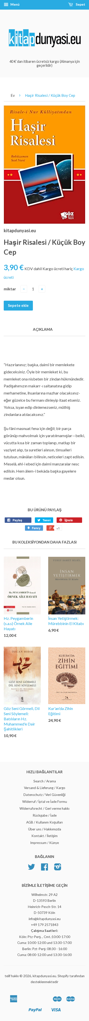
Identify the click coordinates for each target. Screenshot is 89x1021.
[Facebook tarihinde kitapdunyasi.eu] (44, 869)
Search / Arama (44, 781)
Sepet (80, 4)
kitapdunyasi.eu (44, 976)
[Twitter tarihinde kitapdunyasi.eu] (31, 869)
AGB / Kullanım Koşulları (44, 822)
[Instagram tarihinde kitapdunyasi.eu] (58, 869)
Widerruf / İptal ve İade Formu (44, 802)
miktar (10, 288)
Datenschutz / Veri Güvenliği (44, 795)
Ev (13, 95)
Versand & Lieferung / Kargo (44, 788)
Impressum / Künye (44, 843)
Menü (15, 4)
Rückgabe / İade (45, 815)
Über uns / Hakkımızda (44, 829)
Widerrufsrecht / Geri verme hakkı (44, 808)
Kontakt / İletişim (44, 836)
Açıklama (43, 329)
